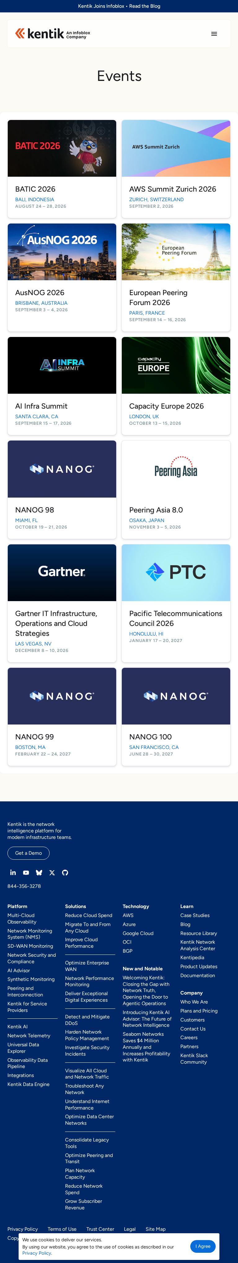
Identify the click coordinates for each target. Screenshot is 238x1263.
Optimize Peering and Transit (89, 1158)
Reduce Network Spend (84, 1189)
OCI (127, 942)
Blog (185, 924)
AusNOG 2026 (39, 292)
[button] (214, 33)
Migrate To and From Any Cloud (88, 927)
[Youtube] (26, 872)
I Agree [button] (203, 1246)
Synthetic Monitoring (31, 979)
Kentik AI (17, 1027)
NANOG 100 (150, 736)
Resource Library (198, 933)
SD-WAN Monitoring (30, 946)
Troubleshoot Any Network (84, 1089)
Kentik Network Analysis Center (197, 945)
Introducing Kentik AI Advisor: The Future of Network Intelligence (147, 1018)
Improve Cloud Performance (81, 943)
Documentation (197, 975)
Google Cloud (138, 933)
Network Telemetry (28, 1036)
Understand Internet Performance (87, 1104)
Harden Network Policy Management (87, 1035)
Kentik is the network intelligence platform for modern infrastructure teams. (39, 830)
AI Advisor (18, 970)
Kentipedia (192, 957)
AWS (128, 915)
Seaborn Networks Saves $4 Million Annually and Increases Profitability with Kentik (146, 1047)
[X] (52, 872)
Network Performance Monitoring (89, 981)
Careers (188, 1037)
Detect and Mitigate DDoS (87, 1020)
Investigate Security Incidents (87, 1050)
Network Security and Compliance (31, 958)
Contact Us (192, 1029)
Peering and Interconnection (25, 991)
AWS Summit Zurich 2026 (172, 188)
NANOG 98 (34, 509)
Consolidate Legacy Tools (87, 1143)
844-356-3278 (24, 886)
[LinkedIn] (13, 872)
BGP (127, 951)
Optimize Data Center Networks (89, 1120)
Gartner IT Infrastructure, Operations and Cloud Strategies (56, 623)
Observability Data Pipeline (27, 1063)
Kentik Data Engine (28, 1084)
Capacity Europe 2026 (166, 405)
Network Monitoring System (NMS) (29, 934)
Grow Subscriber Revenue (83, 1204)
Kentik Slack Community (194, 1058)
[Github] (65, 872)
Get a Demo (28, 853)
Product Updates (198, 966)
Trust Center (100, 1229)
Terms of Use (62, 1229)
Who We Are (194, 1002)
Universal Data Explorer (23, 1048)
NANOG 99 (34, 736)
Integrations (20, 1075)
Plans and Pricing (199, 1011)
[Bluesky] (39, 872)
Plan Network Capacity (80, 1174)
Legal (130, 1229)
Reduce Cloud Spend (88, 915)
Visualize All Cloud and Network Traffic (87, 1074)
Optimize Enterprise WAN (87, 966)
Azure (129, 924)
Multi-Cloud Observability (21, 918)
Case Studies (194, 915)
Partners (189, 1046)
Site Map (155, 1229)
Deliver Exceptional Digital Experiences (86, 996)
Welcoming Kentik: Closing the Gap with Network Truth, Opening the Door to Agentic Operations (146, 990)
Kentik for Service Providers (27, 1007)
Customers (192, 1020)
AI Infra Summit (41, 405)
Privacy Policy (22, 1229)
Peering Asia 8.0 (156, 509)
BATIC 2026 (35, 188)
